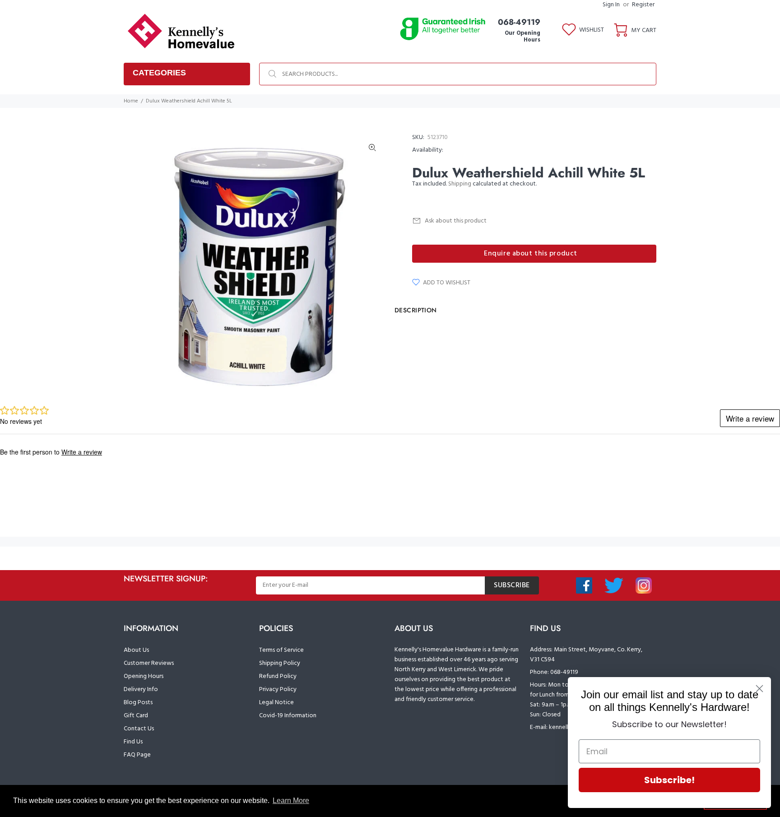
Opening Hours (143, 676)
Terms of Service (281, 650)
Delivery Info (141, 689)
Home (131, 101)
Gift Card (136, 715)
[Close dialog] (759, 688)
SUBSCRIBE (512, 585)
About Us (136, 650)
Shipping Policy (279, 663)
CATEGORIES (159, 72)
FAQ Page (137, 755)
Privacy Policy (278, 689)
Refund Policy (278, 676)
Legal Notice (276, 702)
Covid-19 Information (287, 715)
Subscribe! (669, 780)
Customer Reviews (149, 663)
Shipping (459, 184)
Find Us (133, 742)
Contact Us (139, 729)
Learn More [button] (291, 800)
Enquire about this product (530, 254)
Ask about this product (456, 221)
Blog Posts (138, 702)
